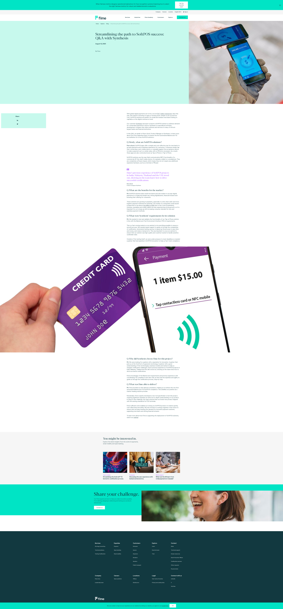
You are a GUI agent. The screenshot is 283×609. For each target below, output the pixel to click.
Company (158, 11)
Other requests (175, 565)
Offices (134, 578)
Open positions (118, 578)
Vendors (135, 561)
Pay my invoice (174, 568)
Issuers (135, 550)
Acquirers (135, 553)
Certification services (176, 561)
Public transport (137, 565)
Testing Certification (100, 553)
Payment (116, 546)
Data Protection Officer (177, 557)
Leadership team (99, 582)
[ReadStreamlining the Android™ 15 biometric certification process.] (115, 462)
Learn (153, 546)
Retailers (135, 557)
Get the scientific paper (181, 5)
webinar (135, 417)
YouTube (173, 586)
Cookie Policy (165, 605)
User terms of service (157, 578)
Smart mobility (117, 553)
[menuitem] (149, 17)
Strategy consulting (100, 546)
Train (153, 553)
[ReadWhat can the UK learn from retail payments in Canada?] (168, 462)
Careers (164, 11)
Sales (172, 546)
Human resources (175, 553)
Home (97, 23)
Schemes (135, 546)
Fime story (97, 578)
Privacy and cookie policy (158, 582)
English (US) (178, 11)
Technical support (175, 550)
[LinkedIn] (17, 120)
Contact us (182, 17)
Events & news (155, 550)
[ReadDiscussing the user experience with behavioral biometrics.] (141, 462)
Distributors (136, 582)
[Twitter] (17, 124)
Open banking (117, 550)
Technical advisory (99, 550)
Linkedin (173, 578)
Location (170, 11)
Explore (103, 23)
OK (173, 605)
